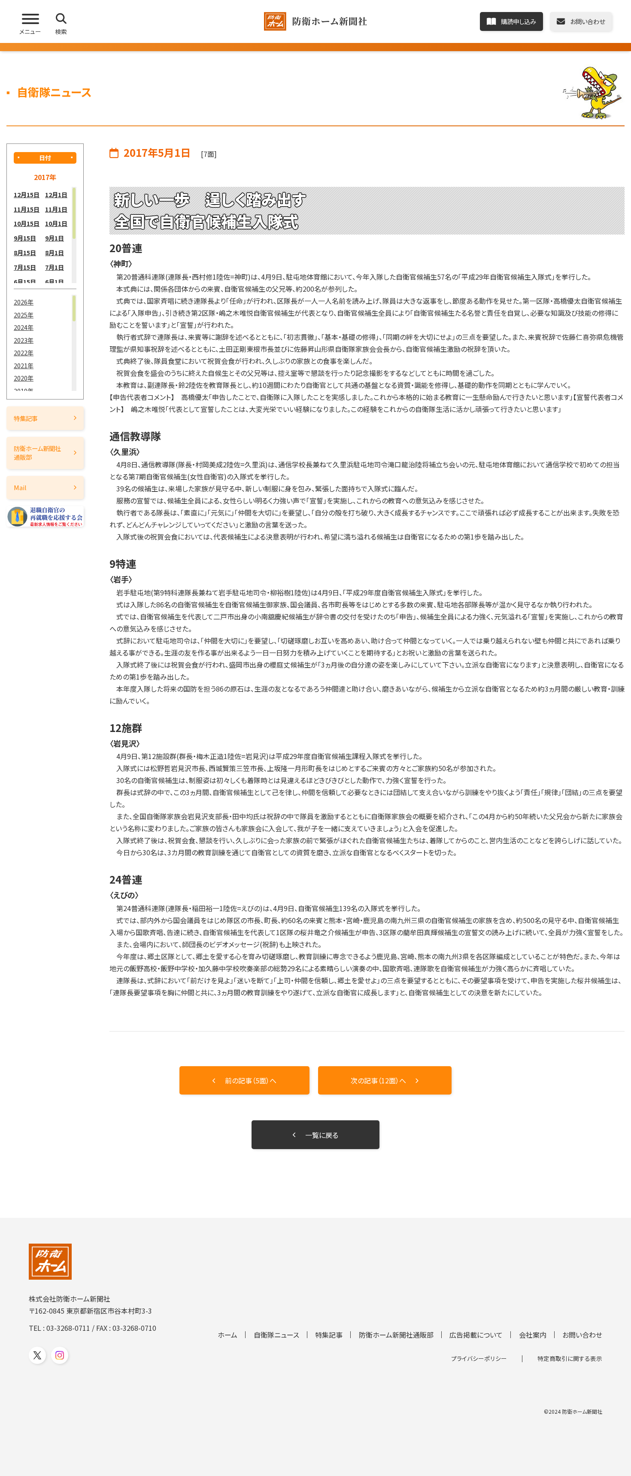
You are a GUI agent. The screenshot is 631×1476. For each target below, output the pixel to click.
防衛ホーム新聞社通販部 (37, 452)
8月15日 (25, 252)
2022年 (23, 352)
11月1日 (56, 208)
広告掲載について (476, 1335)
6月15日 (25, 281)
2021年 (23, 365)
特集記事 (26, 418)
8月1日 (54, 252)
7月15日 (25, 266)
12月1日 (56, 194)
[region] (45, 235)
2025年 (23, 314)
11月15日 (26, 208)
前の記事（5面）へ (250, 1080)
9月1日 (54, 237)
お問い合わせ (582, 1335)
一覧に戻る (321, 1135)
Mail (20, 487)
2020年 (23, 377)
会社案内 (532, 1335)
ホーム (227, 1335)
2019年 (23, 390)
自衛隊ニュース (276, 1335)
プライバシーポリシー (479, 1358)
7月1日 (54, 266)
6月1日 (54, 281)
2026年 (23, 301)
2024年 (23, 327)
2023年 (23, 340)
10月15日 (26, 223)
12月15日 (26, 194)
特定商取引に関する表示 (569, 1358)
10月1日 (56, 223)
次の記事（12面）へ (378, 1080)
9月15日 (25, 237)
